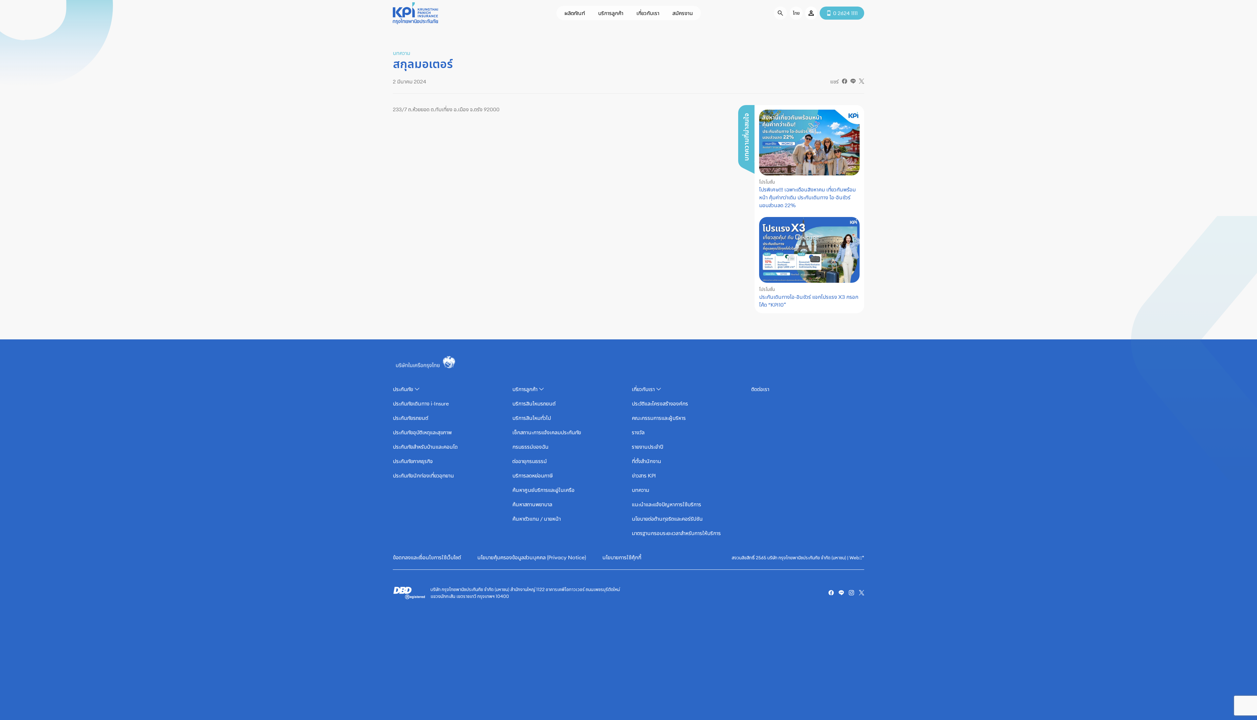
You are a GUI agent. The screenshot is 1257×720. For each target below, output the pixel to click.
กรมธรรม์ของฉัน (530, 446)
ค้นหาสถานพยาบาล (532, 504)
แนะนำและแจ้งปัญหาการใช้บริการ (666, 504)
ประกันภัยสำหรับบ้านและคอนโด (425, 446)
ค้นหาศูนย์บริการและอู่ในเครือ (543, 490)
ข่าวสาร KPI (644, 475)
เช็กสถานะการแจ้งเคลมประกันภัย (546, 432)
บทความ (640, 490)
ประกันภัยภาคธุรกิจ (413, 461)
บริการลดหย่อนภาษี (532, 475)
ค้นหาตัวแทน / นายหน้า (536, 518)
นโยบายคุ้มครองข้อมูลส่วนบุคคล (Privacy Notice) (531, 557)
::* (861, 557)
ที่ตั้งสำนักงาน (646, 461)
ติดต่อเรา (760, 389)
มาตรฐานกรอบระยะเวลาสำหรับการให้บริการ (676, 533)
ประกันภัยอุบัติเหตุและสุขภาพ (422, 432)
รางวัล (638, 432)
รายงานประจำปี (647, 446)
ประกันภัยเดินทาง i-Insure (421, 403)
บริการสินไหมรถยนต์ (534, 403)
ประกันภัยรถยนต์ (410, 418)
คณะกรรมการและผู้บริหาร (659, 418)
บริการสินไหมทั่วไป (531, 418)
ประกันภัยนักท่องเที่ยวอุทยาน (423, 475)
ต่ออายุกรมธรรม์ (529, 461)
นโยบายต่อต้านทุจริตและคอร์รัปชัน (667, 518)
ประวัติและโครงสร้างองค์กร (660, 403)
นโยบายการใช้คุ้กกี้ (621, 557)
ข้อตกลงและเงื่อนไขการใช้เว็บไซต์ (427, 557)
